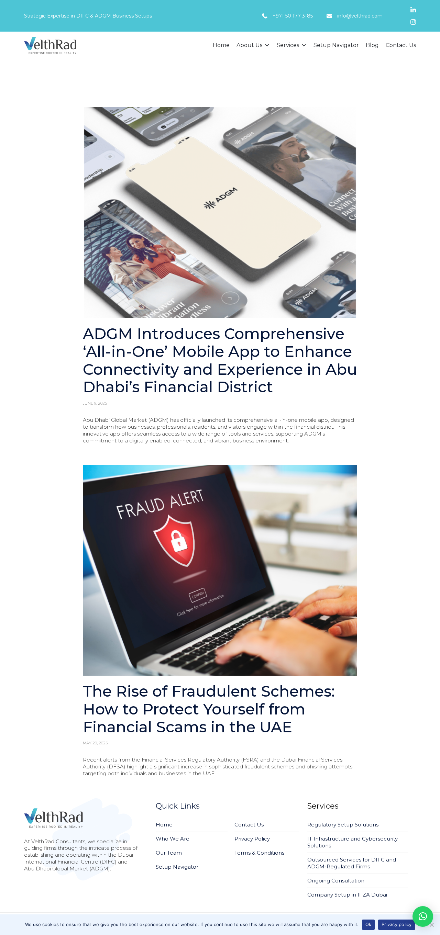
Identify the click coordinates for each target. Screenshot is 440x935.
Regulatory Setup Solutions (342, 824)
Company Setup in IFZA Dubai (347, 894)
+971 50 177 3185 (293, 16)
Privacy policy (397, 924)
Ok (368, 924)
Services (288, 45)
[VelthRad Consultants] (50, 45)
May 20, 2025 (95, 743)
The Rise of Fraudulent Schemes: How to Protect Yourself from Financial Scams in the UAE (209, 709)
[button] (220, 212)
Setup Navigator (336, 45)
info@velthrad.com (360, 16)
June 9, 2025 (95, 403)
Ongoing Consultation (335, 880)
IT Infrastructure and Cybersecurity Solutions (352, 842)
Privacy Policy (252, 838)
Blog (372, 45)
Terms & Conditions (259, 852)
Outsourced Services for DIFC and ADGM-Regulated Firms (351, 863)
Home (221, 45)
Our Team (169, 852)
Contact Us (401, 45)
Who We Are (172, 838)
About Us (249, 45)
